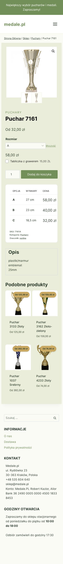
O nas (8, 436)
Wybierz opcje (15, 339)
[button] (53, 51)
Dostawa (10, 442)
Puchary (13, 112)
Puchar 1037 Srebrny (15, 380)
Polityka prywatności (18, 447)
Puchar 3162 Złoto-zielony (44, 327)
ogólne (23, 238)
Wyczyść (51, 145)
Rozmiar (11, 139)
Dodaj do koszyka (39, 174)
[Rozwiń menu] (55, 24)
